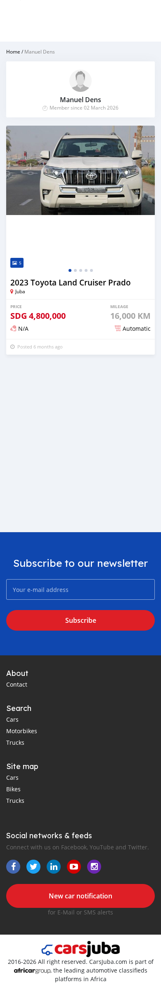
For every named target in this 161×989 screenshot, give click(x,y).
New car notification (80, 895)
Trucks (15, 742)
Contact (16, 684)
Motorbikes (21, 731)
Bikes (13, 789)
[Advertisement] (80, 443)
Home (13, 51)
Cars (12, 719)
